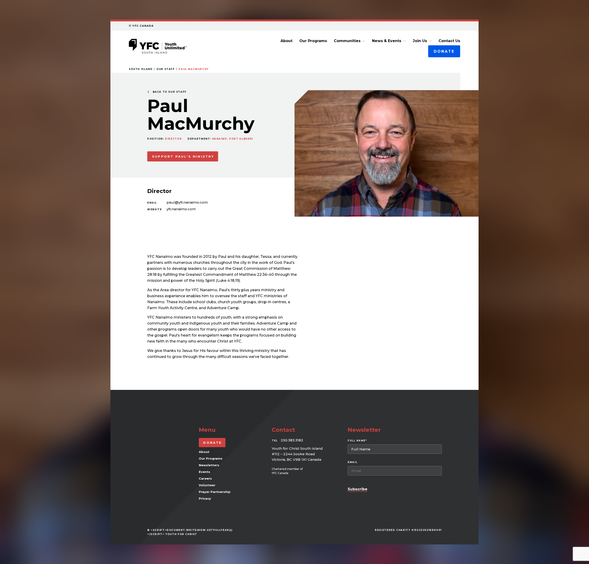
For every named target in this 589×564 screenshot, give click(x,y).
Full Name (357, 440)
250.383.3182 (292, 440)
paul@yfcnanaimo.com (187, 202)
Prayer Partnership (215, 492)
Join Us (420, 41)
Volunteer (207, 485)
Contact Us (449, 41)
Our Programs (313, 41)
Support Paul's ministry (183, 156)
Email (152, 202)
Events (204, 472)
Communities (347, 41)
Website (154, 209)
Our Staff (165, 69)
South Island (141, 69)
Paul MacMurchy (194, 69)
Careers (205, 478)
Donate (444, 51)
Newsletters (209, 465)
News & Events (386, 41)
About (286, 41)
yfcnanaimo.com (181, 209)
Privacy (205, 498)
